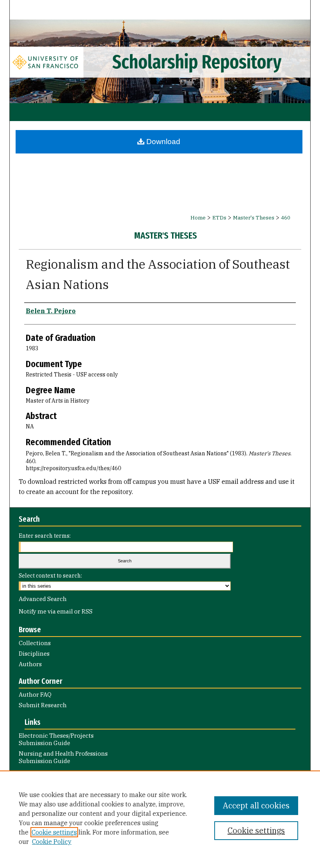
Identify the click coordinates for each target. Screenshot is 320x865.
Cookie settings (54, 832)
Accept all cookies (256, 805)
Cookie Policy (51, 841)
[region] (160, 817)
